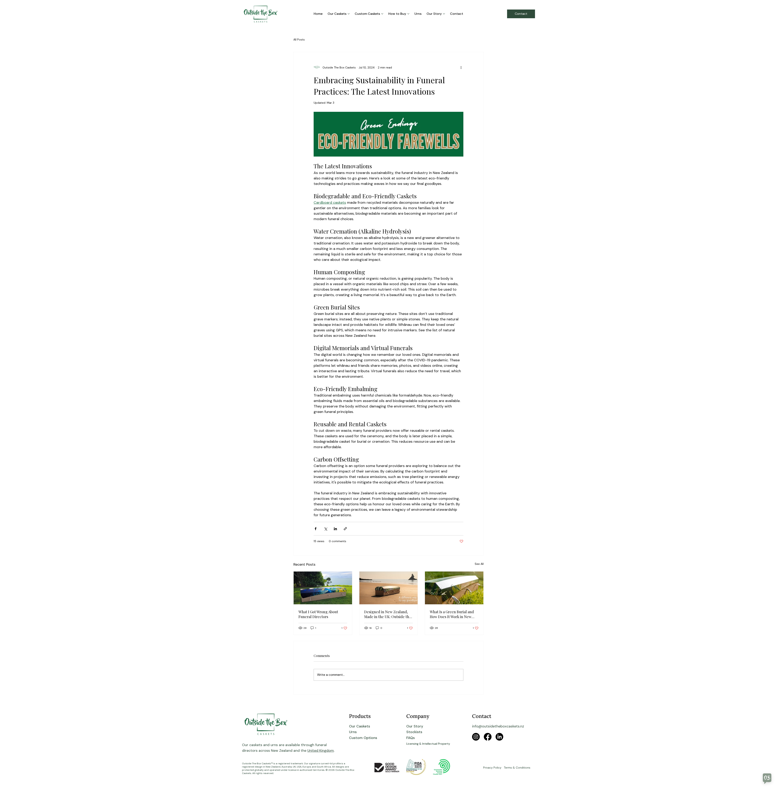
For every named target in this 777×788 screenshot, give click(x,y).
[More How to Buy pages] (408, 14)
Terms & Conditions (517, 767)
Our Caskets (359, 726)
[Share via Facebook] (315, 529)
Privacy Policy (492, 767)
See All (479, 564)
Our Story (414, 726)
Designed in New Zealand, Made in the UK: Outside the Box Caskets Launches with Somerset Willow (387, 614)
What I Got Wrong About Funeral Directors (318, 614)
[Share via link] (345, 529)
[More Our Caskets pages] (349, 14)
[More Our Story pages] (444, 14)
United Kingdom (320, 750)
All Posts (299, 39)
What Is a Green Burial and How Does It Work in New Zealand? (452, 614)
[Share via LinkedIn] (335, 529)
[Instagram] (476, 737)
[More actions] (461, 67)
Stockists (414, 731)
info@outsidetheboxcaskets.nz (498, 726)
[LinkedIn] (499, 737)
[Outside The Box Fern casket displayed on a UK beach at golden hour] (388, 588)
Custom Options (363, 737)
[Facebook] (487, 737)
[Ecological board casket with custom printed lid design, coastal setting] (323, 588)
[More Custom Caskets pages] (382, 14)
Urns (353, 731)
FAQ (409, 737)
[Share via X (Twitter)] (325, 529)
